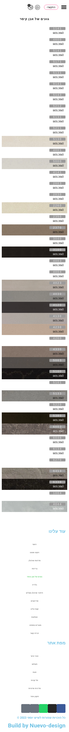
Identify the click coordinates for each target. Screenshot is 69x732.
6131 (57, 117)
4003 (57, 260)
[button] (64, 7)
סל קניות (34, 680)
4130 (57, 316)
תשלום (34, 664)
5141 (57, 50)
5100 (57, 371)
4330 (57, 349)
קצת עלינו (35, 609)
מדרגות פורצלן (35, 560)
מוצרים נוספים (35, 625)
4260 (57, 338)
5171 (57, 61)
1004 (57, 493)
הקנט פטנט (34, 552)
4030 (57, 294)
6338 (57, 482)
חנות (34, 672)
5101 (57, 382)
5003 (57, 360)
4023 (57, 283)
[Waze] (25, 708)
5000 (57, 161)
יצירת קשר (34, 633)
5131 (57, 72)
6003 (57, 426)
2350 (57, 216)
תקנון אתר (34, 696)
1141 (57, 28)
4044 (57, 504)
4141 (57, 172)
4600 (57, 39)
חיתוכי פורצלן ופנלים (34, 593)
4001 (57, 150)
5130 (57, 139)
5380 (57, 415)
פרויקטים (34, 601)
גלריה (34, 585)
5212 (57, 106)
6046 (57, 437)
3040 (57, 238)
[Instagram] (52, 708)
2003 (57, 183)
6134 (57, 449)
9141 (57, 84)
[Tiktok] (34, 708)
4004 (57, 272)
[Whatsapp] (43, 708)
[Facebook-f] (61, 708)
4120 (57, 305)
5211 (57, 128)
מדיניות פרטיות (34, 688)
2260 (57, 205)
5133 (57, 393)
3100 (57, 249)
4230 (57, 327)
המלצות (34, 617)
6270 (57, 460)
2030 (57, 194)
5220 (57, 404)
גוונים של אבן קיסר (34, 577)
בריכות (34, 568)
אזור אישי (34, 656)
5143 (57, 95)
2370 (57, 227)
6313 (57, 471)
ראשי (34, 544)
